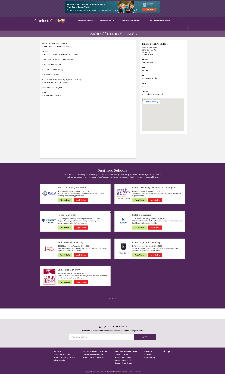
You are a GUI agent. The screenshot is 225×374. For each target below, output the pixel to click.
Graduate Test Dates (122, 355)
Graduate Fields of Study (123, 357)
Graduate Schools (85, 20)
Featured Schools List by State (93, 355)
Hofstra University (141, 214)
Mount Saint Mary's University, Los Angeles (154, 187)
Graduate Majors (107, 20)
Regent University (67, 214)
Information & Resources (131, 20)
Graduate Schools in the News (93, 357)
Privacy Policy (123, 372)
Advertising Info (59, 360)
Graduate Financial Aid (123, 360)
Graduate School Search (123, 363)
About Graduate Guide (62, 355)
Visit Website (65, 200)
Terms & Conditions (134, 372)
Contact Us (148, 355)
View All (112, 298)
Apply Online (81, 200)
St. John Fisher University (70, 242)
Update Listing (149, 357)
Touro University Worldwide (72, 187)
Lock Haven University (69, 269)
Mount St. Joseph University (146, 242)
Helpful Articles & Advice (160, 20)
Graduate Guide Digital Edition (64, 357)
